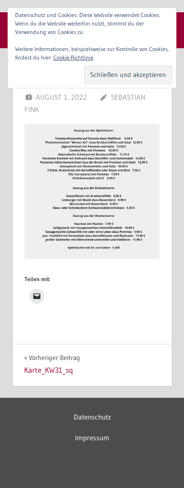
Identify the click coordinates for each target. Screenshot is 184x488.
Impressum (92, 437)
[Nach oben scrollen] (161, 465)
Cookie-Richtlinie (73, 57)
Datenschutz (92, 416)
